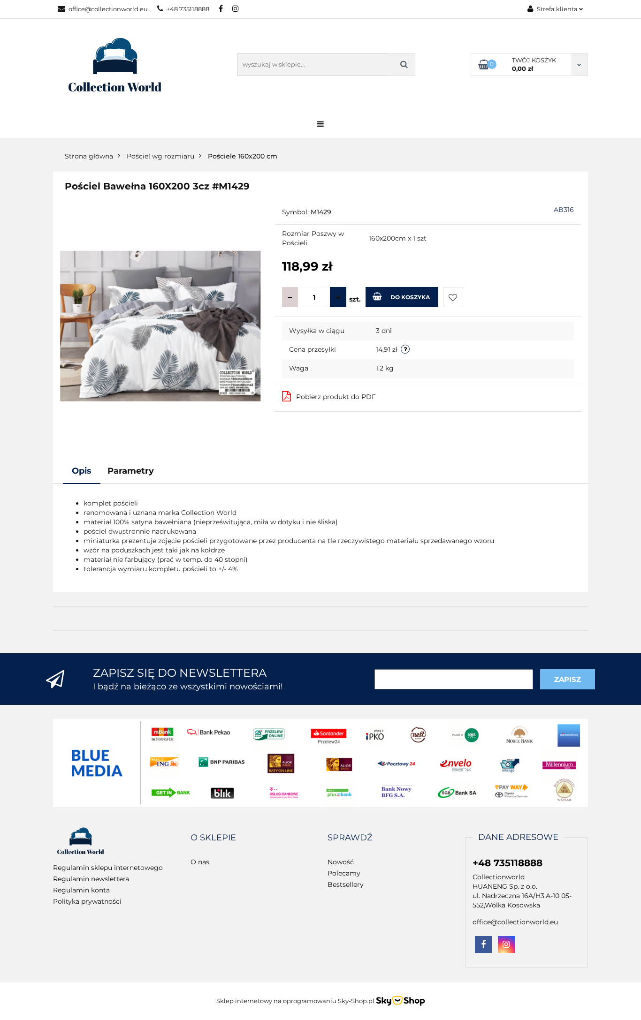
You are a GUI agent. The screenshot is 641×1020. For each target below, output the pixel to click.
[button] (213, 838)
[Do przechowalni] (453, 297)
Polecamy (344, 873)
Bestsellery (346, 884)
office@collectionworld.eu (108, 9)
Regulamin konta (81, 890)
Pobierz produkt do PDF (336, 397)
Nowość (341, 862)
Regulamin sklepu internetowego (108, 867)
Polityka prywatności (87, 901)
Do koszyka (410, 297)
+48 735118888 (188, 9)
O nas (200, 862)
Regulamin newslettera (91, 879)
